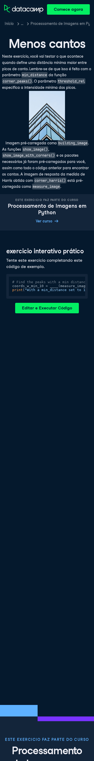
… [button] (22, 23)
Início (9, 23)
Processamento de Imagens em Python (60, 23)
